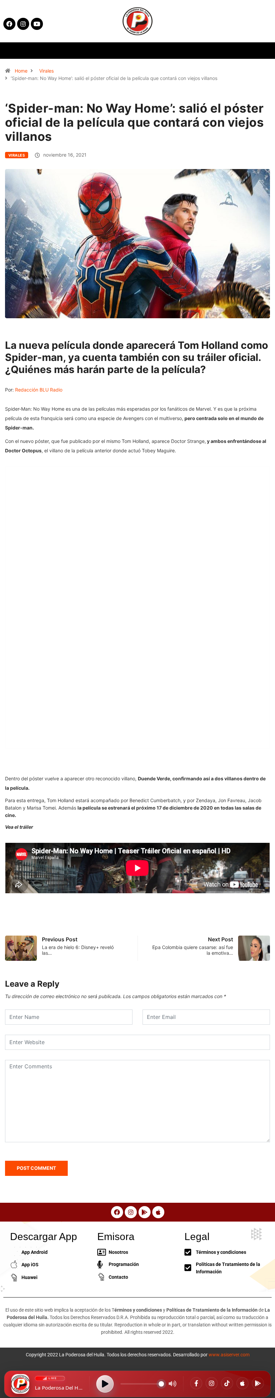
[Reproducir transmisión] (105, 1384)
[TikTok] (227, 1383)
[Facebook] (196, 1383)
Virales (46, 71)
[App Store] (242, 1383)
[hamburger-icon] (222, 50)
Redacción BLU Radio (38, 390)
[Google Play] (258, 1383)
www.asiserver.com (229, 1354)
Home (21, 71)
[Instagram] (212, 1383)
